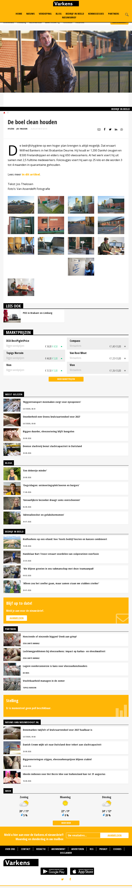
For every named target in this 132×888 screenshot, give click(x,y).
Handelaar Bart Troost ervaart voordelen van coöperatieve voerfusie (61, 553)
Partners (113, 13)
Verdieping (45, 13)
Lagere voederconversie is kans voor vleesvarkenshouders (55, 666)
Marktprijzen (18, 332)
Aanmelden (17, 618)
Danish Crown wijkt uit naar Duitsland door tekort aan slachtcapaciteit (62, 744)
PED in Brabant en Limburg (37, 313)
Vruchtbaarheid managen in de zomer (44, 680)
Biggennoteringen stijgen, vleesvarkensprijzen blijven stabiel (57, 759)
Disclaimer (66, 852)
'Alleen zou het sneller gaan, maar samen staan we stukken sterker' (61, 583)
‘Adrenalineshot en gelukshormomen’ (43, 514)
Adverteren (77, 849)
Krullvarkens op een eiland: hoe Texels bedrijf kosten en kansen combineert (65, 539)
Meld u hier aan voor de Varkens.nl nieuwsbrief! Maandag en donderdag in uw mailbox (33, 837)
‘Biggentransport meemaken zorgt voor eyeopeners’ (52, 402)
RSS (92, 849)
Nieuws (30, 13)
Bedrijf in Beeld (75, 13)
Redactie (41, 849)
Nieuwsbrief (69, 17)
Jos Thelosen (21, 128)
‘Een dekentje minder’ (35, 470)
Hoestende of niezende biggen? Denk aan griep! (50, 636)
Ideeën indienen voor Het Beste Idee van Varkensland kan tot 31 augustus (64, 774)
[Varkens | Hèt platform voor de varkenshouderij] (66, 4)
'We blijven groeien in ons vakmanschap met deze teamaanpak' (58, 568)
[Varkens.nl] (66, 863)
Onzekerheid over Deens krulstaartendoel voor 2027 (51, 416)
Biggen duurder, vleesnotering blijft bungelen (48, 431)
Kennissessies (96, 13)
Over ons (10, 849)
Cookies (117, 849)
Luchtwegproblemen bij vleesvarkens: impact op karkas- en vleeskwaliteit (64, 651)
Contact (25, 849)
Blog (59, 13)
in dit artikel (31, 174)
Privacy (103, 849)
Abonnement (58, 849)
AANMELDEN (115, 835)
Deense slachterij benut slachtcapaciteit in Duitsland (52, 446)
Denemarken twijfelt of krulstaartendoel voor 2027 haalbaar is (57, 729)
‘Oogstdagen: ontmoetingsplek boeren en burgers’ (51, 485)
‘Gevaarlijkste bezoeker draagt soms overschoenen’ (51, 500)
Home (19, 13)
